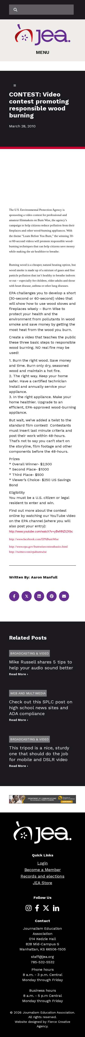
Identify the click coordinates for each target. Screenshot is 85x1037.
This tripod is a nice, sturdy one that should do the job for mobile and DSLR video (39, 753)
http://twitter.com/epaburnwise (28, 551)
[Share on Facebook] (14, 596)
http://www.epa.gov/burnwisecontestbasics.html (38, 546)
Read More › (18, 674)
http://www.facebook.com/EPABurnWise (34, 539)
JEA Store (42, 882)
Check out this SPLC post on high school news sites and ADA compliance (40, 707)
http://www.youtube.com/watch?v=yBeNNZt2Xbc (41, 531)
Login (42, 863)
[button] (42, 52)
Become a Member (42, 869)
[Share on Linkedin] (39, 596)
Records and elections (42, 876)
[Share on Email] (64, 596)
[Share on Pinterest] (51, 596)
